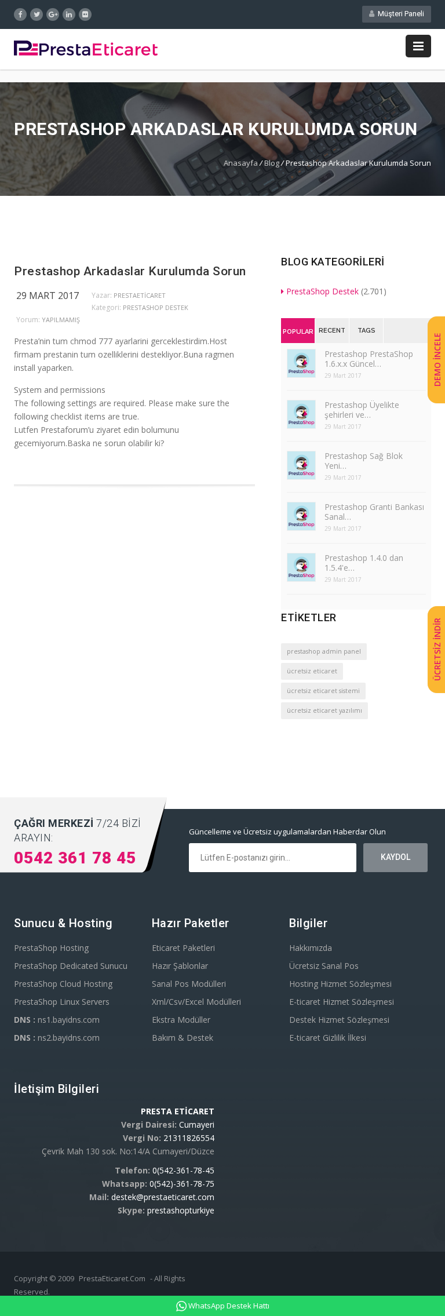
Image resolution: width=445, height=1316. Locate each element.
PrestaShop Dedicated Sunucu (70, 965)
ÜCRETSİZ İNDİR (437, 649)
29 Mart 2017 (47, 295)
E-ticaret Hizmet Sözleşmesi (341, 1001)
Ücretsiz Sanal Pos (324, 965)
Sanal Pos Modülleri (189, 983)
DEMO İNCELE (437, 360)
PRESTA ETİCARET (177, 1111)
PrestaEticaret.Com (112, 1278)
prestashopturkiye (180, 1210)
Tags (366, 330)
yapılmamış (61, 319)
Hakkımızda (310, 947)
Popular (298, 332)
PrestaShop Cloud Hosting (63, 983)
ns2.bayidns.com (57, 1037)
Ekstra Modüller (181, 1019)
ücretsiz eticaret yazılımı (324, 710)
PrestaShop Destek (155, 307)
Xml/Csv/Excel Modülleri (196, 1001)
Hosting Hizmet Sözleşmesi (340, 983)
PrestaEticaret (140, 295)
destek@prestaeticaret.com (162, 1196)
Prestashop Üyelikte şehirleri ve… (361, 410)
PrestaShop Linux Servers (62, 1001)
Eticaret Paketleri (183, 947)
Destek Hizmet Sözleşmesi (339, 1019)
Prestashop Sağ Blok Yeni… (363, 461)
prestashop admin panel (324, 651)
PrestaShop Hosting (51, 947)
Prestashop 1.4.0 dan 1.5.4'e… (363, 563)
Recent (332, 330)
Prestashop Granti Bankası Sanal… (374, 512)
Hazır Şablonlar (180, 965)
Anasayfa (241, 163)
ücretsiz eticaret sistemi (323, 691)
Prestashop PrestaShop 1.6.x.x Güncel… (368, 359)
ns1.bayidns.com (57, 1019)
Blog (271, 163)
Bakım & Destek (182, 1037)
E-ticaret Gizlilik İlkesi (327, 1037)
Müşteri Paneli (399, 13)
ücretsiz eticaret (312, 671)
